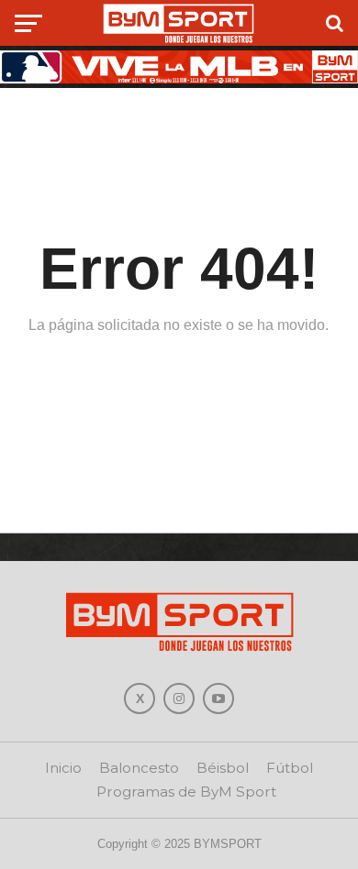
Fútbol (289, 767)
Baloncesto (139, 767)
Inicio (63, 767)
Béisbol (222, 767)
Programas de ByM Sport (186, 791)
